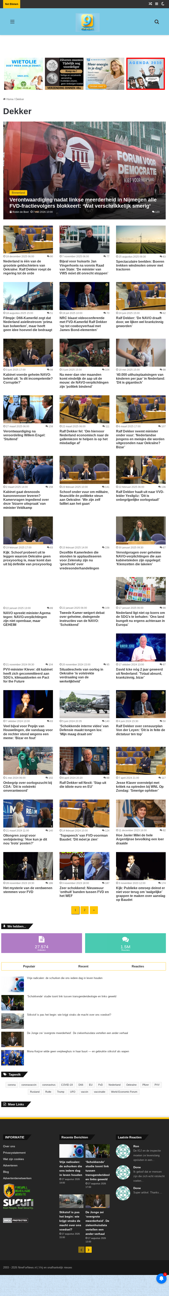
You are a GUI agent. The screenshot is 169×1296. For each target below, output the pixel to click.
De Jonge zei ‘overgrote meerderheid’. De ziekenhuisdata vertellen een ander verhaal (77, 1033)
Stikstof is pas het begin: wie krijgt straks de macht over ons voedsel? (69, 1014)
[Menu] (12, 23)
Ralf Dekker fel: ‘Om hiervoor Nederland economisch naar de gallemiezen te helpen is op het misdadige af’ (84, 437)
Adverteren (10, 1165)
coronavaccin (28, 1084)
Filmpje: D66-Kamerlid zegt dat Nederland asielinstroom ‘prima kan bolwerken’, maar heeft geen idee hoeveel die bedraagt (27, 324)
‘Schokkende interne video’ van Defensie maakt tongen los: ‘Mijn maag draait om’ (84, 730)
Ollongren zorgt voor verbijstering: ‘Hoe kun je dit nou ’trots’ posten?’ (25, 839)
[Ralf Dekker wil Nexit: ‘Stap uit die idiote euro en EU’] (84, 761)
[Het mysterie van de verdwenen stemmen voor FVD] (28, 866)
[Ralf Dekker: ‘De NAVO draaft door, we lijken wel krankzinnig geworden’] (141, 296)
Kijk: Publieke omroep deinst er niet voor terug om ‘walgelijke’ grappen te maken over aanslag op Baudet (140, 894)
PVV (157, 1084)
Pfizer (145, 1084)
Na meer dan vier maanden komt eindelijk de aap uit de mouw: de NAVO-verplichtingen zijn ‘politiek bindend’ (84, 380)
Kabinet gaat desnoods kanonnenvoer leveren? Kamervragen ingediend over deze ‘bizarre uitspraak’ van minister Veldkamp (26, 499)
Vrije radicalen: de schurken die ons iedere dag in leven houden (64, 978)
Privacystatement (14, 1152)
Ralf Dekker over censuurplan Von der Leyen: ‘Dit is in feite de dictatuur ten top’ (140, 730)
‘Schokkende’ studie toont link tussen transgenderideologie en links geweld (71, 996)
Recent (83, 966)
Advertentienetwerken (17, 1178)
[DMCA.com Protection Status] (28, 1221)
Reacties (138, 966)
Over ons (9, 1146)
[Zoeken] (157, 23)
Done (137, 1167)
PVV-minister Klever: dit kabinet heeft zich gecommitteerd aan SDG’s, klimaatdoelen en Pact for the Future (28, 675)
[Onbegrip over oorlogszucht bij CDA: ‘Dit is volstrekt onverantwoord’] (28, 761)
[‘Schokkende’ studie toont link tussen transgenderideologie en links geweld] (12, 1002)
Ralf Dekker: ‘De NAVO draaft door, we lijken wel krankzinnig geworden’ (139, 322)
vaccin (84, 1091)
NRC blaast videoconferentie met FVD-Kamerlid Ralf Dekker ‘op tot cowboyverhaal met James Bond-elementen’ (83, 324)
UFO (72, 1091)
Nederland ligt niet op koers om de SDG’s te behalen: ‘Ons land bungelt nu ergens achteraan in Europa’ (140, 618)
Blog (6, 1171)
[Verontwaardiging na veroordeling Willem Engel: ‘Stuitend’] (28, 409)
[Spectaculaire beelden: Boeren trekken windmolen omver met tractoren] (141, 240)
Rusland (35, 1091)
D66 (81, 1084)
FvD (100, 1084)
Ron (136, 1146)
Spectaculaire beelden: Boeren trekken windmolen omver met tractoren (140, 265)
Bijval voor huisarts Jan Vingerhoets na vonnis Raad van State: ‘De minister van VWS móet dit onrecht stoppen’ (84, 267)
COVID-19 (67, 1084)
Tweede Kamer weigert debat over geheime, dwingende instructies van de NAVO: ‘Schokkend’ (82, 618)
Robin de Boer (21, 212)
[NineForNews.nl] (84, 21)
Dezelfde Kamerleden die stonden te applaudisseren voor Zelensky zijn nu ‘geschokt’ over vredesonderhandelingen (80, 560)
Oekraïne (131, 1084)
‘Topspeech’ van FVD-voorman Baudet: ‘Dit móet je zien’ (84, 837)
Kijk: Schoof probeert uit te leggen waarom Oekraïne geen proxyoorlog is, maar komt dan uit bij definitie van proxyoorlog (27, 558)
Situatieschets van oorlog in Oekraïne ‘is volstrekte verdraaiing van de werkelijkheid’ (81, 675)
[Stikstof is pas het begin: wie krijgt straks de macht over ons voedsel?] (12, 1021)
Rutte (48, 1091)
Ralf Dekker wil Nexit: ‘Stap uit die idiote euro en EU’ (83, 784)
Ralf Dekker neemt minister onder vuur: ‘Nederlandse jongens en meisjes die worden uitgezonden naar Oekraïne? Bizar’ (140, 439)
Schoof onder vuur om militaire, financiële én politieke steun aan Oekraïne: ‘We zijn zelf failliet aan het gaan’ (84, 498)
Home (9, 99)
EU (91, 1084)
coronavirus (48, 1084)
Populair (29, 966)
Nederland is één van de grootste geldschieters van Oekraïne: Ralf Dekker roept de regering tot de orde (27, 267)
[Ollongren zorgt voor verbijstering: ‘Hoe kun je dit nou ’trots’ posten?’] (28, 814)
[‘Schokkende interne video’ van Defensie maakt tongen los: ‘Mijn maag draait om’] (84, 704)
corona (12, 1084)
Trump (60, 1091)
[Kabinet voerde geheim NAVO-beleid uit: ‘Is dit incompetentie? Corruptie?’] (28, 353)
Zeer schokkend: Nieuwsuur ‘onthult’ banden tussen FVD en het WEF (84, 892)
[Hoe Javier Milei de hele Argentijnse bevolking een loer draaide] (141, 814)
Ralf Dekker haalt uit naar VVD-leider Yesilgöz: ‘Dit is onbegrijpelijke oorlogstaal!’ (140, 495)
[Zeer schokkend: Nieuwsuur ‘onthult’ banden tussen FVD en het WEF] (84, 866)
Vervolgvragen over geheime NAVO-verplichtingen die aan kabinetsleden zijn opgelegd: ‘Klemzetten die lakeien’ (138, 558)
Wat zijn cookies (13, 1159)
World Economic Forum (124, 1091)
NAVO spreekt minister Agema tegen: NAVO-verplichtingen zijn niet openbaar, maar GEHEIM (26, 619)
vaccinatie (99, 1091)
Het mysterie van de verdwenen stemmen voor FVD (27, 890)
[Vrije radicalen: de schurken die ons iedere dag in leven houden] (12, 984)
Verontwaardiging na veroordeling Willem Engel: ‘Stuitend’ (24, 435)
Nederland (115, 1084)
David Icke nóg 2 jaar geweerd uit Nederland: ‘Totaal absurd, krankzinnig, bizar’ (139, 673)
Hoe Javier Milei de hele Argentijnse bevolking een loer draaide (140, 839)
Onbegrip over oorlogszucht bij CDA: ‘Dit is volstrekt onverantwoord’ (27, 786)
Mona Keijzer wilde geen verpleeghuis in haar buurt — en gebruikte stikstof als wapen (78, 1051)
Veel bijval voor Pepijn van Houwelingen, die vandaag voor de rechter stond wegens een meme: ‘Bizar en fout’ (28, 732)
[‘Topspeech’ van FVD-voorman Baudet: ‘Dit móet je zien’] (84, 814)
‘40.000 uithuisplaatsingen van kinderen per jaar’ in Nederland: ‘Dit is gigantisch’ (140, 378)
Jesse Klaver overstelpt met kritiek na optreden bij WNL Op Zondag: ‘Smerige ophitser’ (140, 786)
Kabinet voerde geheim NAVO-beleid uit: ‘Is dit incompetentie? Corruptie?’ (28, 378)
